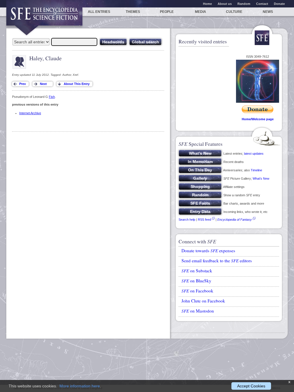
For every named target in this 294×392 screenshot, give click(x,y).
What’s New (261, 178)
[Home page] (44, 16)
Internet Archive (30, 113)
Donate (279, 3)
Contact (262, 3)
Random (243, 3)
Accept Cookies (251, 386)
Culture (234, 12)
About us (225, 3)
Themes (133, 12)
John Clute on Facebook (203, 301)
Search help (187, 219)
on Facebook (197, 291)
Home (207, 3)
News (268, 12)
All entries (99, 12)
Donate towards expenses (208, 250)
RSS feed (204, 219)
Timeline (256, 170)
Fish (52, 96)
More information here (79, 386)
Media (200, 12)
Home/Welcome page (258, 119)
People (167, 12)
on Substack (196, 270)
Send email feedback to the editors (216, 260)
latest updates (254, 153)
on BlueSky (196, 281)
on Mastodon (197, 311)
